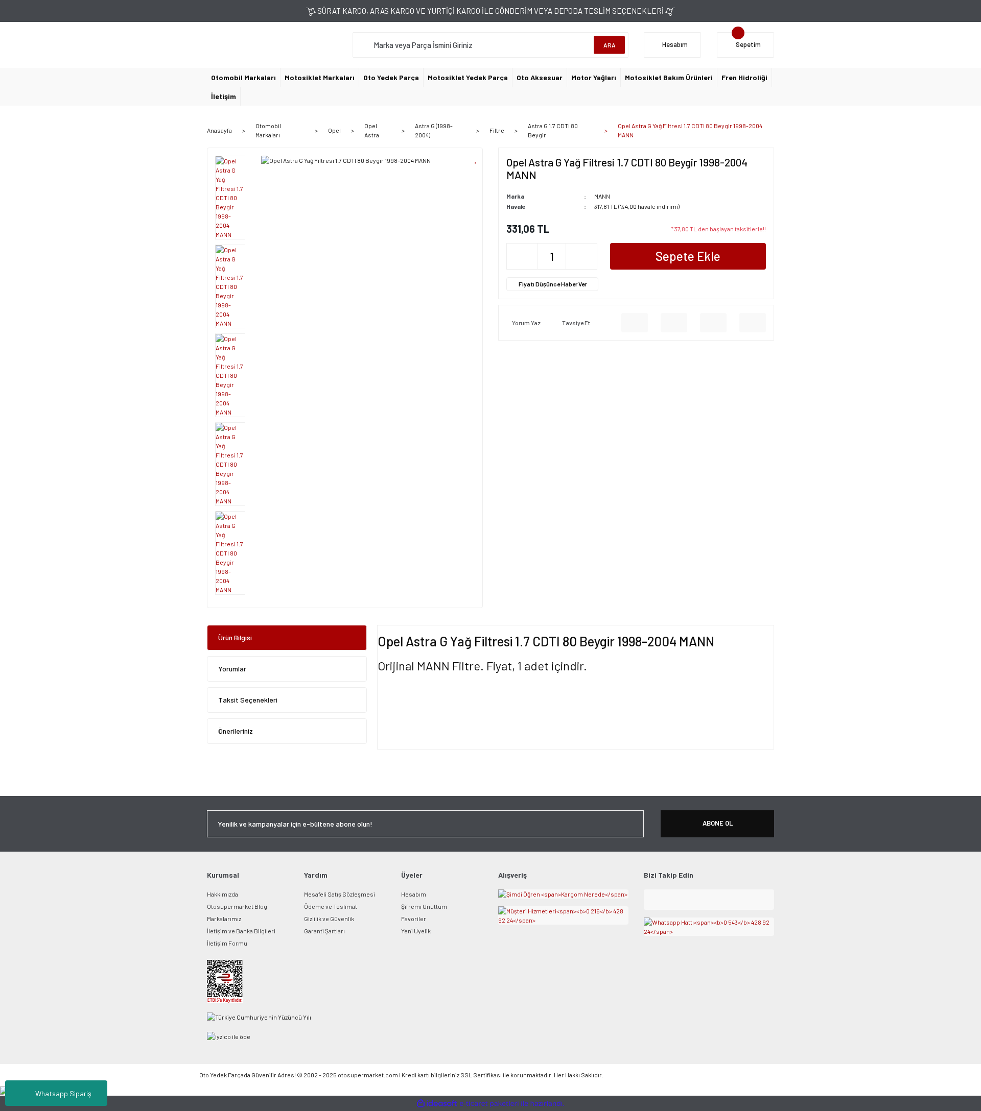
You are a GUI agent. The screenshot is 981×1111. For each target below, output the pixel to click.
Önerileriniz (235, 731)
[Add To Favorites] (476, 158)
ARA (609, 45)
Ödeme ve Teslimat (330, 906)
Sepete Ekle (688, 256)
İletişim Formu (227, 943)
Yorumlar (232, 668)
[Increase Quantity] (581, 256)
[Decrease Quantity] (522, 256)
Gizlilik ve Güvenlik (329, 918)
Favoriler (413, 918)
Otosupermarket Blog (237, 906)
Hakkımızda (222, 894)
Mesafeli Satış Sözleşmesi (339, 894)
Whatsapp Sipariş (63, 1093)
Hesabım (413, 894)
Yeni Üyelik (416, 930)
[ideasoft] (436, 1103)
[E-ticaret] (489, 1103)
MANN (602, 196)
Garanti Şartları (324, 930)
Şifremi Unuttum (424, 906)
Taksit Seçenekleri (247, 699)
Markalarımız (224, 918)
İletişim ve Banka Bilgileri (241, 930)
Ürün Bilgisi (235, 637)
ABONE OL (718, 823)
